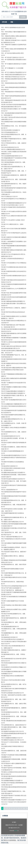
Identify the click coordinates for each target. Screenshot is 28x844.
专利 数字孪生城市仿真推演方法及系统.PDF (13, 479)
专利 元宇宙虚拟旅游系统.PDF (9, 132)
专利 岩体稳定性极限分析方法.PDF (10, 436)
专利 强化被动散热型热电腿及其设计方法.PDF (13, 455)
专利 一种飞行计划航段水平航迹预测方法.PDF (13, 72)
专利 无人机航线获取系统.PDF (9, 489)
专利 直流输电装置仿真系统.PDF (10, 626)
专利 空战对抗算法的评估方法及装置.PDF (12, 639)
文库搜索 (23, 17)
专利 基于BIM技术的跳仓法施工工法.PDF (12, 205)
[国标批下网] (14, 5)
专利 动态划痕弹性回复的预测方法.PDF (12, 156)
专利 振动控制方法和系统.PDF (9, 466)
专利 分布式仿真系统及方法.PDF (10, 147)
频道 (12, 22)
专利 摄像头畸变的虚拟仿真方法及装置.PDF (13, 472)
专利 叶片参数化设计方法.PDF (9, 196)
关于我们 (14, 822)
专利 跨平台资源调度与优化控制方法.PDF (12, 693)
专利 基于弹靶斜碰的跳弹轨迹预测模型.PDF (13, 301)
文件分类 (4, 22)
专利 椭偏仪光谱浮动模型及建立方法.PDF (12, 521)
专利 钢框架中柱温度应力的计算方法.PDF (12, 740)
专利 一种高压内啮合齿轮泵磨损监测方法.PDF (13, 74)
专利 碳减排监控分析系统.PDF (9, 637)
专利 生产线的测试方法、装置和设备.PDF (12, 590)
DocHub (15, 830)
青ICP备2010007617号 (14, 827)
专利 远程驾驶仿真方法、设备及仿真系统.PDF (13, 725)
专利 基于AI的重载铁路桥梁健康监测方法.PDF (13, 203)
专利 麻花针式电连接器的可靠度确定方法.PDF (13, 800)
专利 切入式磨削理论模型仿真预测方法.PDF (13, 149)
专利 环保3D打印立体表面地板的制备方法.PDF (14, 586)
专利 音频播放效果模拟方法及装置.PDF (12, 780)
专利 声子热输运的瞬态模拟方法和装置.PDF (13, 391)
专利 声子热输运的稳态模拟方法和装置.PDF (13, 393)
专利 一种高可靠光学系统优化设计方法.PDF (13, 76)
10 (24, 808)
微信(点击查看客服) (10, 840)
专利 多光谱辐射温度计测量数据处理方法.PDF (13, 404)
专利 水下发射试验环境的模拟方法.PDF (12, 536)
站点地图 (20, 825)
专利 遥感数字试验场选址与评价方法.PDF (12, 731)
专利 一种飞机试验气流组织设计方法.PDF (12, 57)
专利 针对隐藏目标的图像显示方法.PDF (12, 738)
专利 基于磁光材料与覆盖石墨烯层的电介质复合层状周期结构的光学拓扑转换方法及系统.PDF (13, 370)
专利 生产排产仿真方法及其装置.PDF (11, 588)
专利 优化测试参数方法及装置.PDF (10, 130)
